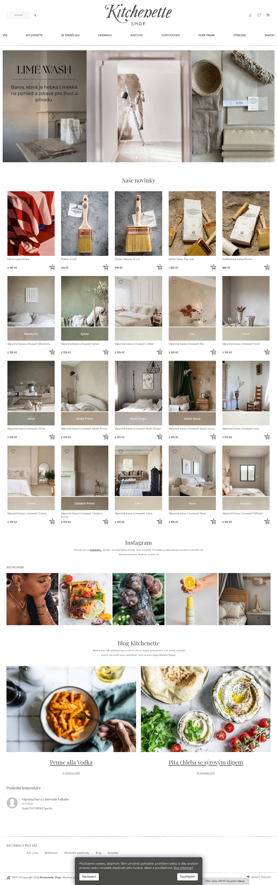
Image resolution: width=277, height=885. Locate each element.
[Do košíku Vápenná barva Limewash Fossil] (267, 352)
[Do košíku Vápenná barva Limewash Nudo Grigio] (159, 437)
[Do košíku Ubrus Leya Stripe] (52, 267)
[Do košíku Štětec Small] (105, 267)
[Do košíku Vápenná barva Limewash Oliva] (52, 437)
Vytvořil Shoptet (261, 877)
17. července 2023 (71, 773)
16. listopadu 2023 (206, 773)
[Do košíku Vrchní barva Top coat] (213, 267)
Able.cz (16, 877)
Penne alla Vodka (71, 762)
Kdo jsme (32, 853)
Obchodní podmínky (76, 853)
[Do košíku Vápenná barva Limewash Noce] (213, 522)
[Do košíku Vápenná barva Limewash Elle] (213, 352)
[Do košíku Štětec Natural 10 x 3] (159, 267)
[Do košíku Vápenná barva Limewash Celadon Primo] (105, 522)
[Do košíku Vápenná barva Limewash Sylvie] (105, 352)
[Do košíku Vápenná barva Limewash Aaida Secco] (213, 437)
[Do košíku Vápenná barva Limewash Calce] (159, 522)
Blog (98, 853)
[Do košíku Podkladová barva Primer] (267, 267)
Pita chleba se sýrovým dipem (205, 762)
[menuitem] (5, 36)
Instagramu (95, 550)
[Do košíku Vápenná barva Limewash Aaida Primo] (105, 437)
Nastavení (89, 877)
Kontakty (113, 853)
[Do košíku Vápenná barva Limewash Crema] (52, 522)
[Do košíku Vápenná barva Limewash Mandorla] (52, 352)
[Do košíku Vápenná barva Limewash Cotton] (159, 352)
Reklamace (51, 853)
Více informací (183, 868)
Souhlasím (187, 877)
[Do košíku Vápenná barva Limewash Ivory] (267, 437)
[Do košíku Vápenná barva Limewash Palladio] (267, 522)
